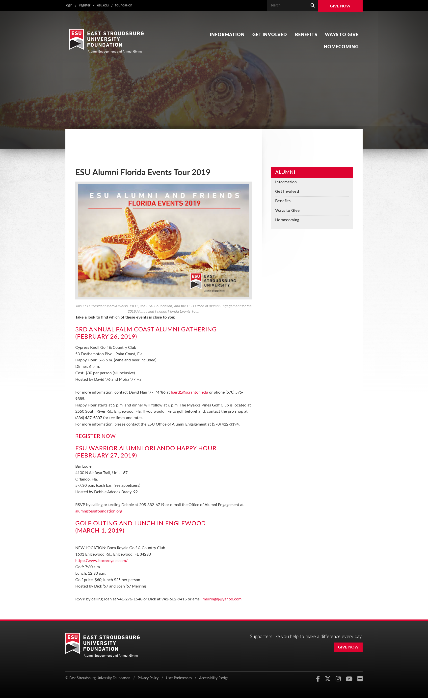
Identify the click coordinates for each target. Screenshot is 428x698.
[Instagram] (338, 679)
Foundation (123, 5)
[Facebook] (318, 679)
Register (84, 5)
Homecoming (341, 47)
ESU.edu (103, 5)
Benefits (306, 35)
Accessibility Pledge (213, 678)
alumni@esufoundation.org (98, 511)
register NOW (95, 436)
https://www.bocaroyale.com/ (101, 561)
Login (69, 5)
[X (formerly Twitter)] (328, 679)
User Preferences (179, 678)
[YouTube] (349, 679)
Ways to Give (342, 35)
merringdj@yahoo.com (222, 599)
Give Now (340, 6)
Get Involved (269, 35)
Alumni (285, 172)
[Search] (312, 5)
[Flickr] (360, 679)
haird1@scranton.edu (189, 392)
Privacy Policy (148, 678)
